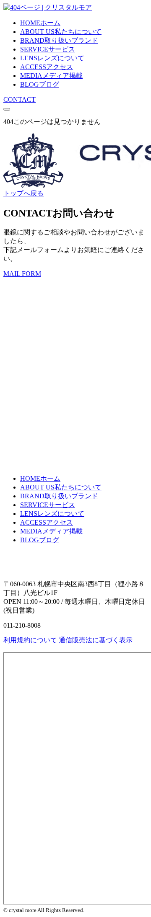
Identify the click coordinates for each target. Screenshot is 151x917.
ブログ (39, 84)
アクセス (46, 66)
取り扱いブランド (59, 40)
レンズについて (52, 58)
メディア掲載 (51, 75)
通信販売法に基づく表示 (96, 640)
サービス (47, 49)
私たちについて (61, 31)
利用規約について (30, 640)
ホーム (40, 22)
